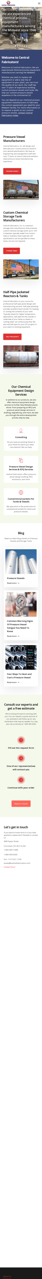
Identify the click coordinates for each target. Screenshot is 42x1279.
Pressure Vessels (12, 171)
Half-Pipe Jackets (12, 337)
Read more (12, 583)
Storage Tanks (11, 251)
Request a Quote (21, 803)
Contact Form (9, 867)
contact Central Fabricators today (17, 114)
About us (7, 1276)
